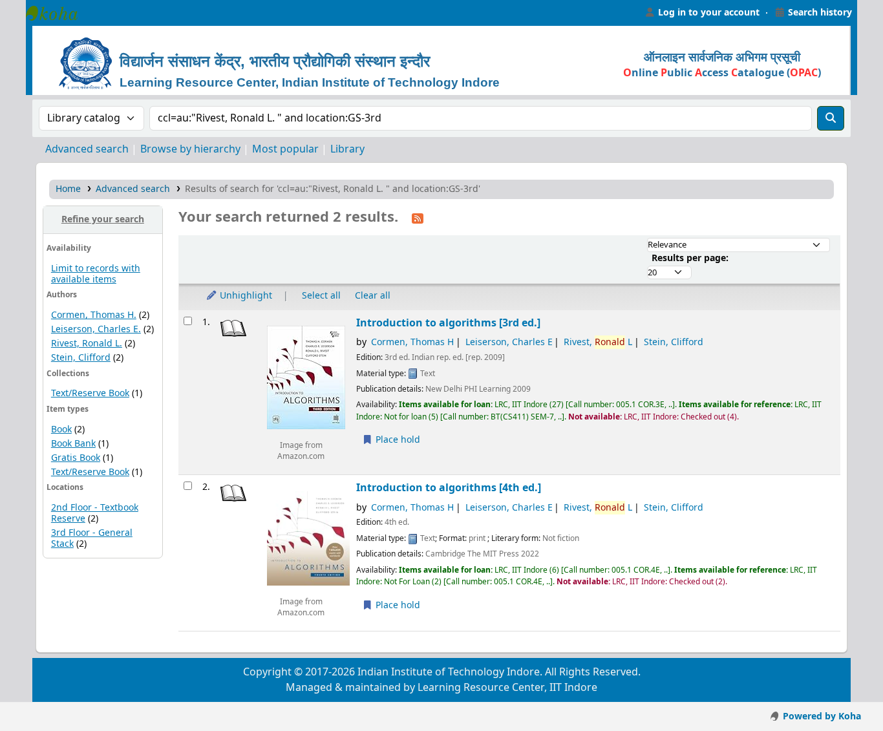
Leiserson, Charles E (509, 342)
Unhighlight (244, 295)
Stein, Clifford (81, 358)
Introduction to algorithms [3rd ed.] (448, 322)
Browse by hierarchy (190, 149)
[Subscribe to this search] (417, 218)
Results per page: (690, 258)
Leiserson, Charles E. (96, 329)
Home (68, 189)
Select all (321, 295)
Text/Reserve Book (90, 393)
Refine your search (102, 219)
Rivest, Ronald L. (86, 343)
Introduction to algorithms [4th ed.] (448, 487)
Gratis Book (75, 458)
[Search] (830, 118)
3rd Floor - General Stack (92, 538)
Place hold (396, 440)
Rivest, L (598, 342)
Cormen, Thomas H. (93, 315)
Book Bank (73, 443)
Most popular (285, 149)
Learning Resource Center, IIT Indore (58, 13)
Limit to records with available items (95, 274)
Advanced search (87, 149)
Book (61, 429)
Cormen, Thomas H (412, 342)
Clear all (372, 295)
